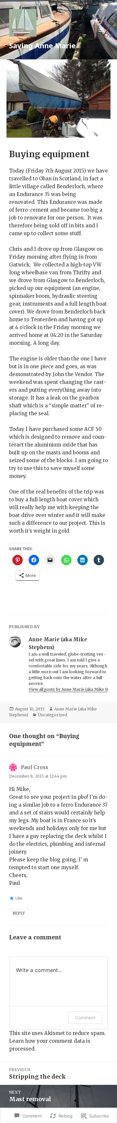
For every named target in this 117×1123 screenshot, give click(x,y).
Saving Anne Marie (42, 45)
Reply (19, 913)
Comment (85, 1017)
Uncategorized (52, 714)
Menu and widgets (101, 36)
